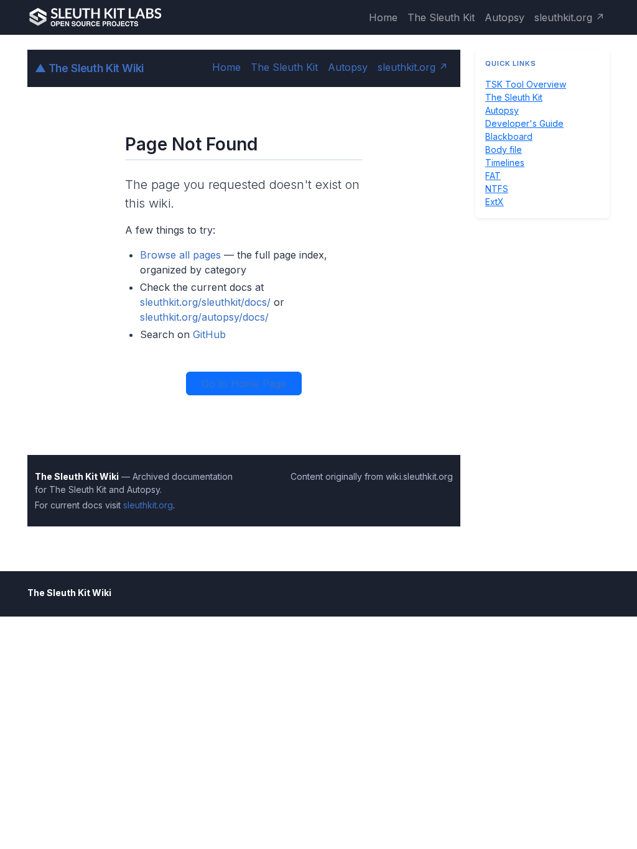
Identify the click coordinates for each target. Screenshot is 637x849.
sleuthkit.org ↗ (569, 17)
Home (383, 17)
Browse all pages (180, 255)
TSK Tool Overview (525, 84)
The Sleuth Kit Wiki (89, 68)
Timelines (504, 162)
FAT (493, 175)
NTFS (496, 188)
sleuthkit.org (148, 505)
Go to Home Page (244, 383)
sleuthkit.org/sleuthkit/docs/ (205, 302)
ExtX (494, 201)
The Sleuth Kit (441, 17)
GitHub (209, 334)
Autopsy (504, 17)
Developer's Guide (524, 123)
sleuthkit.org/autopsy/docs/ (204, 317)
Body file (503, 149)
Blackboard (508, 136)
